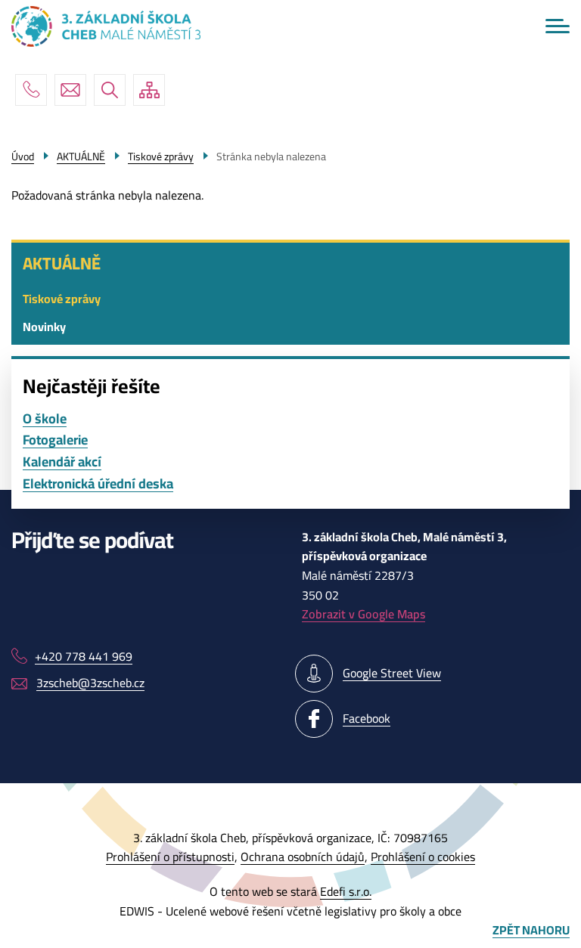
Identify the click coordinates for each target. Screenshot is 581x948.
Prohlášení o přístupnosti (170, 856)
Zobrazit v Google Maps (363, 614)
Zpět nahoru (531, 930)
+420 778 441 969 (31, 90)
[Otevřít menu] (557, 26)
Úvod (22, 156)
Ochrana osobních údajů (303, 856)
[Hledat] (110, 90)
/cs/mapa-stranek (149, 90)
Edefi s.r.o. (345, 891)
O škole (45, 419)
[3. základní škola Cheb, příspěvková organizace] (105, 26)
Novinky (44, 326)
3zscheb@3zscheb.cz (70, 90)
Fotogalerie (55, 440)
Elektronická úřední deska (98, 484)
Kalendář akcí (62, 462)
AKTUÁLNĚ (62, 263)
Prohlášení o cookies (423, 856)
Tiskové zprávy (62, 298)
